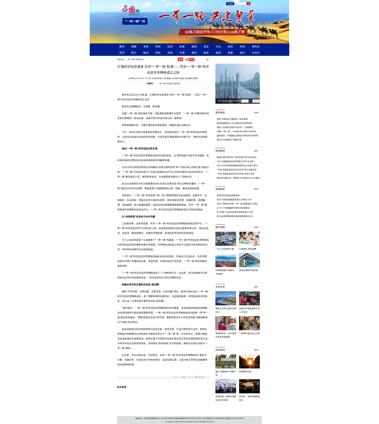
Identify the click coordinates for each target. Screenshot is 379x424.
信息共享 (176, 84)
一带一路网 (130, 59)
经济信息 (168, 84)
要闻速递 (139, 59)
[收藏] (183, 377)
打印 (175, 377)
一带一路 (161, 84)
